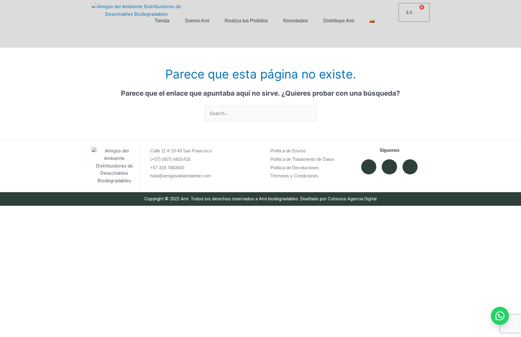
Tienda (162, 20)
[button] (500, 316)
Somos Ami (197, 20)
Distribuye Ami (338, 20)
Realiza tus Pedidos (246, 20)
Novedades (295, 20)
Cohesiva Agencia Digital (352, 199)
